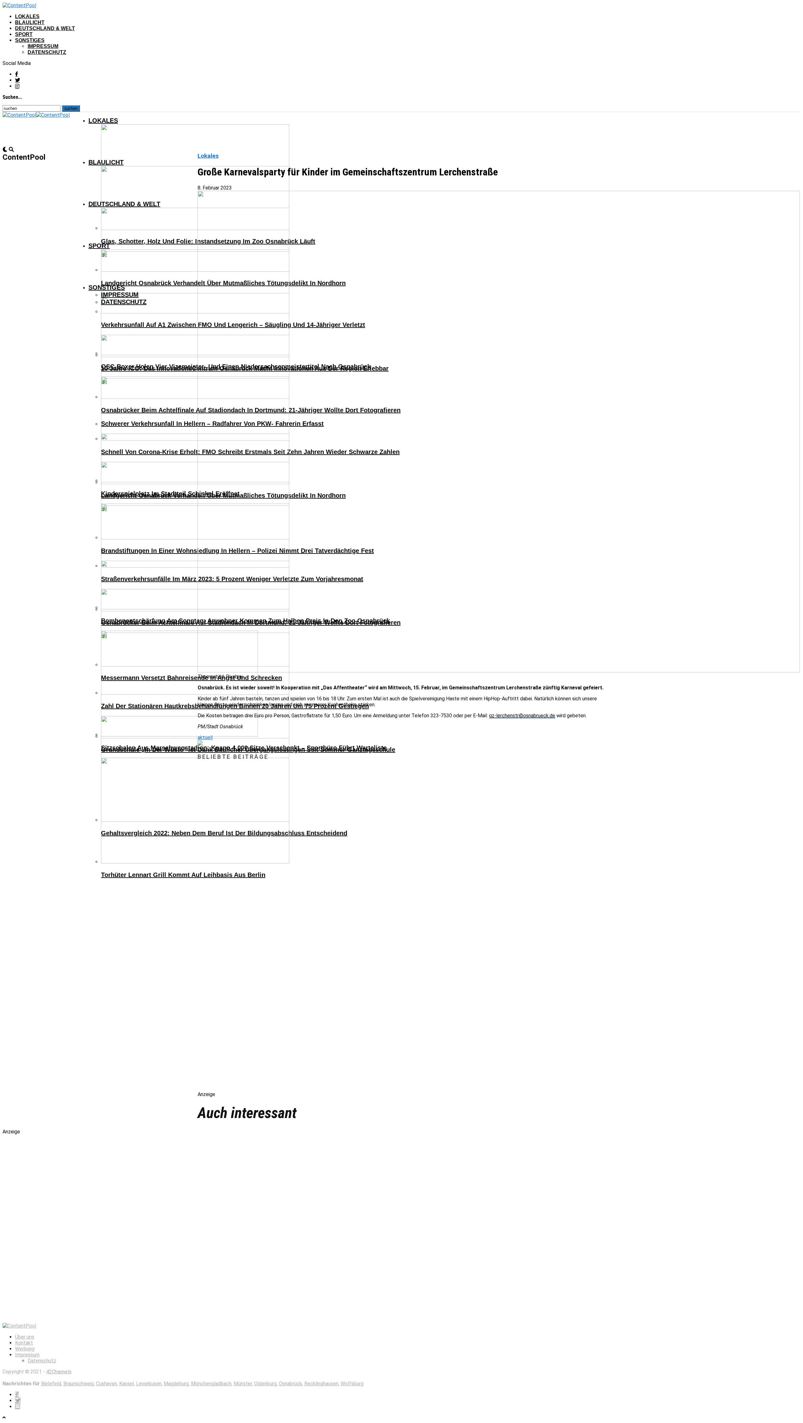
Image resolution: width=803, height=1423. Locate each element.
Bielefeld (51, 1384)
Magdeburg (176, 1384)
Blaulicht (30, 22)
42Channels (59, 1372)
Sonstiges (30, 40)
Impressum (43, 46)
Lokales (27, 16)
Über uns (24, 1337)
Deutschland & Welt (45, 28)
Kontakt (24, 1343)
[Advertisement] (263, 931)
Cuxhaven (106, 1384)
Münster (243, 1384)
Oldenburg (265, 1384)
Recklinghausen (321, 1384)
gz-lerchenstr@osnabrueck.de (522, 716)
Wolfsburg (352, 1384)
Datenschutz (47, 52)
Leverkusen (149, 1384)
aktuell (205, 738)
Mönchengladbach (211, 1384)
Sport (24, 34)
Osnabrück (290, 1384)
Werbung (25, 1349)
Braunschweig (78, 1384)
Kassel (126, 1384)
